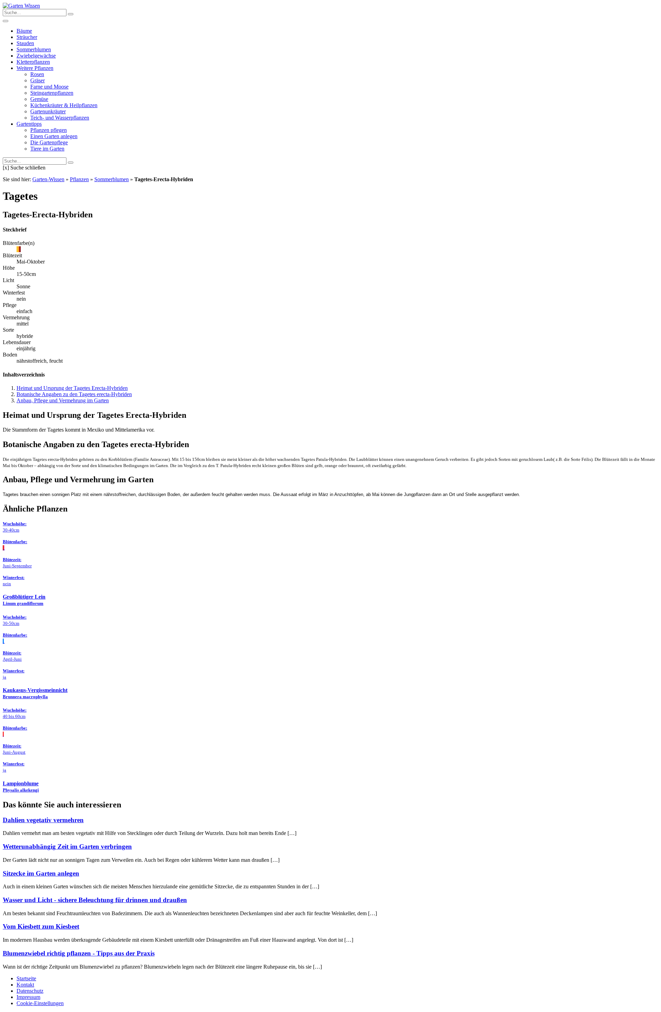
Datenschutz (30, 991)
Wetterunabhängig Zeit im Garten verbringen (67, 846)
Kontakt (25, 985)
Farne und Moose (49, 87)
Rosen (37, 74)
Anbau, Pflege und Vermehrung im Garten (63, 400)
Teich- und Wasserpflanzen (59, 118)
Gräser (37, 80)
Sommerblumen (34, 49)
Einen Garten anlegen (53, 136)
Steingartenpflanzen (51, 93)
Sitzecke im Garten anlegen (41, 873)
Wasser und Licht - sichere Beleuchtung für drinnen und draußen (95, 899)
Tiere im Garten (47, 149)
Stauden (25, 43)
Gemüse (39, 99)
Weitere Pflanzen (35, 68)
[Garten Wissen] (21, 6)
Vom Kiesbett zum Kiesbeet (41, 926)
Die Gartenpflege (49, 142)
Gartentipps (29, 124)
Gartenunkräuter (48, 111)
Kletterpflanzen (33, 62)
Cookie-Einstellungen (40, 1003)
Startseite (26, 978)
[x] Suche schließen (24, 168)
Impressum (28, 997)
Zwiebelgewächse (36, 56)
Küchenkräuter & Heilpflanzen (63, 105)
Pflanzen (79, 179)
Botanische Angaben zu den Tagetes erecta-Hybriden (74, 394)
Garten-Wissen (48, 179)
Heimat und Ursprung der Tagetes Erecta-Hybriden (72, 388)
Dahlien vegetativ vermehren (43, 820)
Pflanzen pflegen (48, 130)
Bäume (24, 31)
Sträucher (27, 37)
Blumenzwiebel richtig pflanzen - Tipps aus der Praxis (79, 953)
